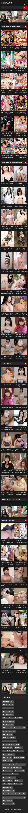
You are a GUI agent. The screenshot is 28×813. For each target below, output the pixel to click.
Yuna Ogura (20, 797)
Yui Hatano (8, 797)
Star (19, 780)
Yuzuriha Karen (9, 803)
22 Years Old (8, 714)
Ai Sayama (8, 727)
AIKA (19, 717)
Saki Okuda (8, 780)
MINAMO (21, 764)
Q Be (7, 774)
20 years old (8, 708)
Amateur (8, 734)
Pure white (20, 770)
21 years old (8, 711)
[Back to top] (23, 808)
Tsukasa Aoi (8, 787)
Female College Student (11, 744)
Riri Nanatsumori (9, 777)
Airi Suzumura (8, 724)
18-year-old (8, 701)
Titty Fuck (8, 784)
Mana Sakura (19, 757)
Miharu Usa (8, 760)
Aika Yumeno (9, 721)
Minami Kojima (9, 764)
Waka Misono (9, 790)
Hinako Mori (8, 747)
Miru (6, 767)
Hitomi (19, 747)
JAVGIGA (7, 3)
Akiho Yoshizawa (9, 731)
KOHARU (7, 757)
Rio (16, 774)
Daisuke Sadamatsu (10, 741)
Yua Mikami (21, 793)
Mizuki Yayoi (17, 767)
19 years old (8, 704)
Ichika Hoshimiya (9, 750)
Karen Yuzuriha (9, 754)
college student (9, 737)
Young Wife (8, 793)
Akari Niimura (20, 727)
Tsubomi (19, 784)
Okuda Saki (8, 770)
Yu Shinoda (8, 800)
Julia (21, 750)
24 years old (8, 717)
